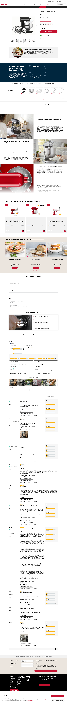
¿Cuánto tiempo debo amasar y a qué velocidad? (43, 328)
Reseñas (53, 83)
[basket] (65, 1)
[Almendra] (50, 24)
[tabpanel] (48, 23)
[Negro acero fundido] (42, 24)
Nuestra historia (28, 680)
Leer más (33, 194)
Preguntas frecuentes (13, 687)
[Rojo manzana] (47, 24)
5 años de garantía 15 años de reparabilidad (47, 17)
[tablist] (45, 21)
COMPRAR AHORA (43, 7)
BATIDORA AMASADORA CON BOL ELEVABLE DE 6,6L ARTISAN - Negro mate (48, 13)
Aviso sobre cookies (43, 699)
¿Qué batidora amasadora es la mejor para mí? (42, 316)
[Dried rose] (48, 24)
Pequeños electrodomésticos (28, 4)
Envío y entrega (19, 681)
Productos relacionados (33, 83)
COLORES (37, 4)
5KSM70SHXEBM (42, 16)
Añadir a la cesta (49, 31)
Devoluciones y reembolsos (19, 683)
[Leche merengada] (51, 24)
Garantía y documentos (12, 684)
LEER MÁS (14, 267)
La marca (27, 679)
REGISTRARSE (46, 670)
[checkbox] (34, 660)
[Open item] (21, 93)
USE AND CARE (33, 293)
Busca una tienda (14, 690)
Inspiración (40, 83)
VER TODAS (20, 324)
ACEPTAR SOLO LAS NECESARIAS (57, 698)
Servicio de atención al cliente (50, 1)
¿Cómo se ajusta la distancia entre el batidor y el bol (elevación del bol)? (45, 325)
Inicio (1, 9)
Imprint (18, 684)
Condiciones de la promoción (28, 55)
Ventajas (27, 83)
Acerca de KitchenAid (58, 1)
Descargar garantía (14, 293)
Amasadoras (11, 4)
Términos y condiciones (19, 680)
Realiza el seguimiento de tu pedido (12, 682)
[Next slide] (36, 41)
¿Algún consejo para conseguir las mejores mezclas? (43, 322)
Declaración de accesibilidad (19, 686)
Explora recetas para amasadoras (37, 239)
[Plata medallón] (45, 24)
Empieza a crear (43, 4)
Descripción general (15, 83)
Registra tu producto (44, 684)
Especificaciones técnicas (47, 83)
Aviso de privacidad (30, 700)
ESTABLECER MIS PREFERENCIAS (57, 700)
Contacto (11, 686)
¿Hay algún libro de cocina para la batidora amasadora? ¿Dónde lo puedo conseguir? (45, 319)
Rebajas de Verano (52, 4)
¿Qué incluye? (22, 83)
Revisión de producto (13, 678)
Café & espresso (18, 4)
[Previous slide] (10, 41)
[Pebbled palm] (40, 24)
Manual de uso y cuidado (24, 293)
